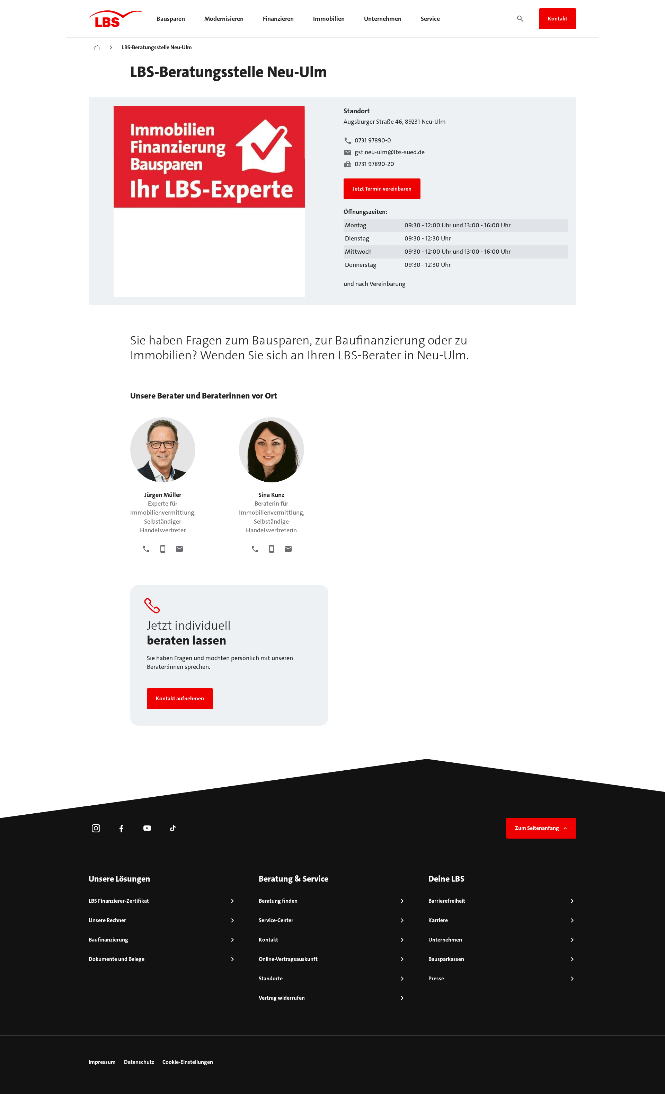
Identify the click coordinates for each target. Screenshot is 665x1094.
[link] (96, 828)
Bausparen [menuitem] (171, 19)
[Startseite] (97, 46)
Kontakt (557, 18)
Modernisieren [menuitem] (223, 19)
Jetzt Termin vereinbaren (382, 188)
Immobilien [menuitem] (329, 19)
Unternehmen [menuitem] (382, 19)
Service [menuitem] (430, 19)
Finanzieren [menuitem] (278, 19)
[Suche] (520, 18)
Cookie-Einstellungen (187, 1062)
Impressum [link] (102, 1062)
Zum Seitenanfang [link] (537, 828)
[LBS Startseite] (116, 18)
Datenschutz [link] (139, 1062)
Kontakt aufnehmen (180, 698)
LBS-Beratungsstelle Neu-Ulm (157, 47)
